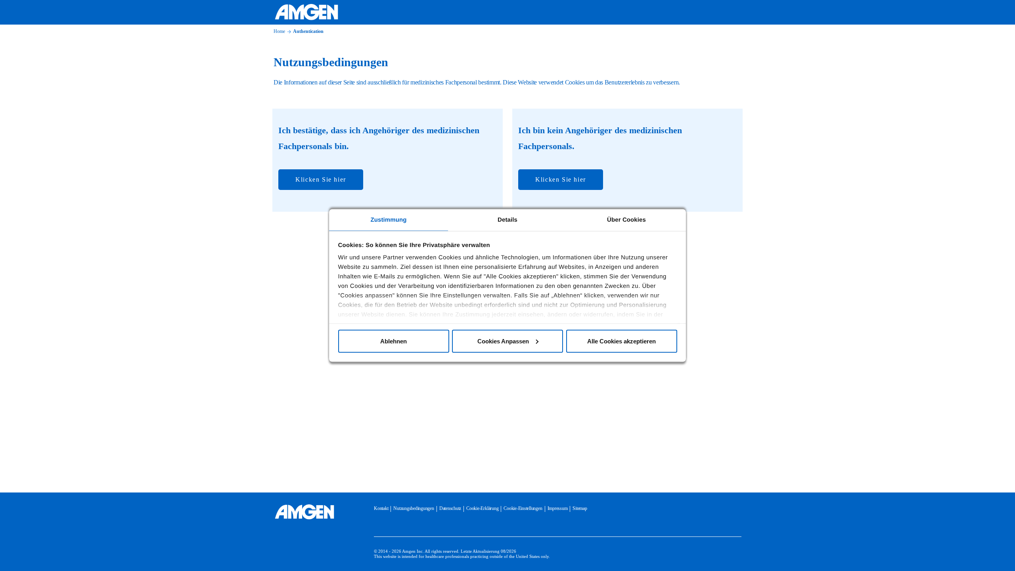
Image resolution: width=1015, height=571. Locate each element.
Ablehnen (393, 340)
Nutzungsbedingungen (413, 508)
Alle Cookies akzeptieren (621, 340)
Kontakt (381, 508)
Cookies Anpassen (503, 340)
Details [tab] (507, 220)
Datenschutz (450, 508)
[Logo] (304, 511)
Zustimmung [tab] (389, 220)
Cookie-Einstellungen (523, 508)
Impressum (558, 508)
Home (279, 31)
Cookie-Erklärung (482, 508)
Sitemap (580, 508)
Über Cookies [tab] (626, 220)
